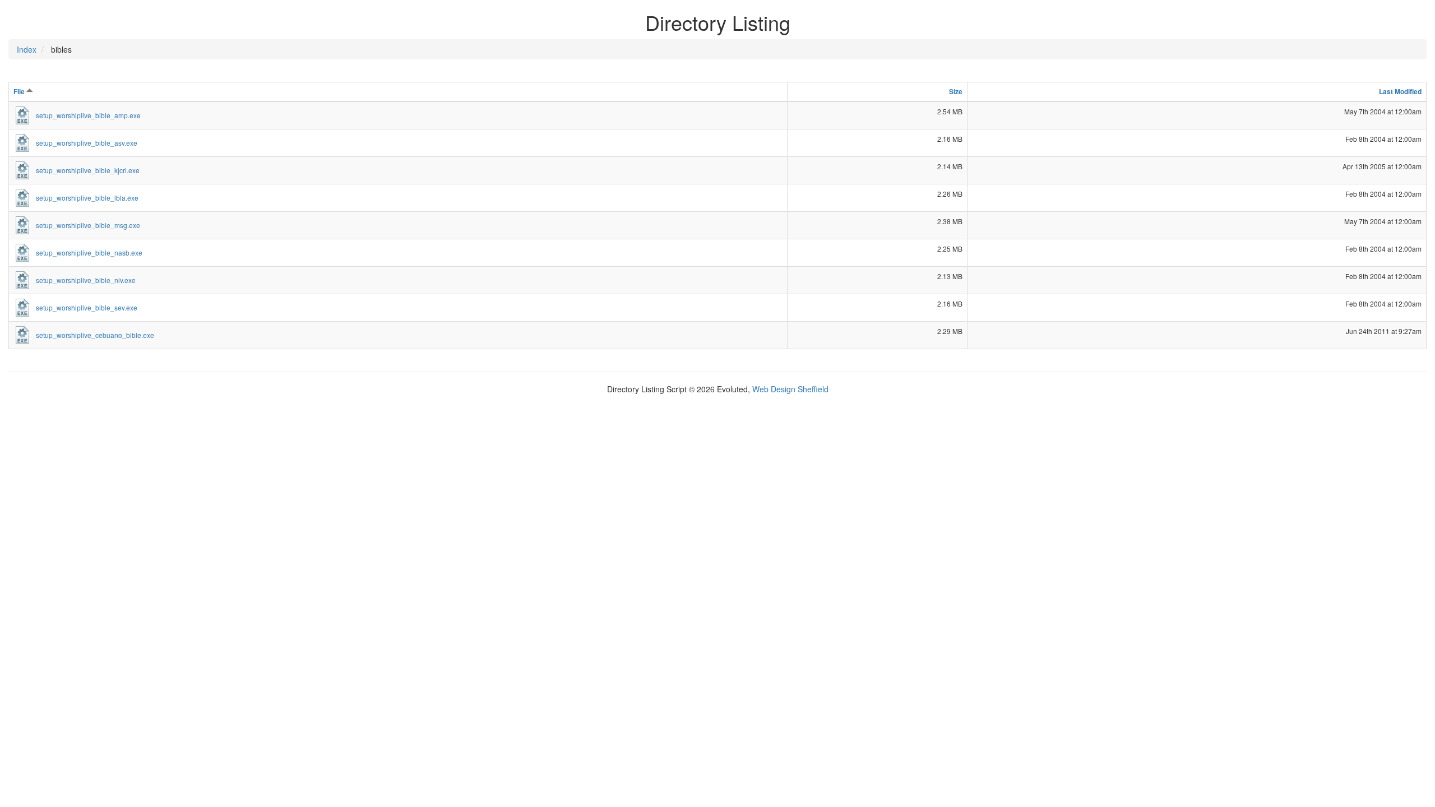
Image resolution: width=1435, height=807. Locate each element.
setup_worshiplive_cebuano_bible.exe (95, 335)
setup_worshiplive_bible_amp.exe (88, 115)
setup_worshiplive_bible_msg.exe (88, 225)
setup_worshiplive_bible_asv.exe (86, 142)
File (19, 91)
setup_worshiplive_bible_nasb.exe (89, 252)
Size (955, 91)
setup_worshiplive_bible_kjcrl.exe (88, 170)
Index (26, 49)
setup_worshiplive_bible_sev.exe (86, 307)
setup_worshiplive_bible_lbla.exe (87, 197)
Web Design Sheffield (790, 389)
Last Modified (1400, 91)
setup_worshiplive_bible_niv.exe (86, 280)
